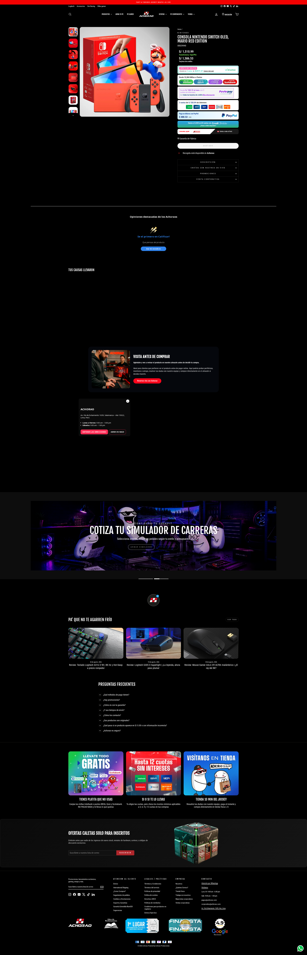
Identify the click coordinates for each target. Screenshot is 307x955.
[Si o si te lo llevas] (153, 773)
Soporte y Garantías (120, 903)
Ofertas (162, 14)
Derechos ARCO (150, 899)
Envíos (115, 884)
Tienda (190, 14)
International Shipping (120, 888)
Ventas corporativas (183, 903)
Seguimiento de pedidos (121, 895)
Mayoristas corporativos (184, 899)
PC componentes (176, 14)
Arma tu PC (119, 14)
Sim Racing (91, 6)
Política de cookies (151, 895)
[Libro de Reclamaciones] (111, 923)
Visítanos (204, 887)
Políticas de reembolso (152, 903)
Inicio (179, 29)
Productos (106, 14)
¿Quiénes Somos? (182, 888)
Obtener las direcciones (94, 432)
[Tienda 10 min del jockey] (211, 773)
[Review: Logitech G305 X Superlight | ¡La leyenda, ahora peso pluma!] (153, 643)
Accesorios (81, 6)
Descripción (208, 162)
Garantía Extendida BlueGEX (123, 906)
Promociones (208, 174)
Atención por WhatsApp (209, 883)
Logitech (71, 6)
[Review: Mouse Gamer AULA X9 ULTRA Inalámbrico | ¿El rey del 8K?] (211, 643)
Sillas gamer (101, 6)
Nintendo (183, 33)
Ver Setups (164, 547)
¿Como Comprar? (119, 891)
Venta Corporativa (208, 179)
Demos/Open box (150, 913)
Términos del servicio (151, 888)
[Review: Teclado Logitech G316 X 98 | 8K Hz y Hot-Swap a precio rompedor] (95, 643)
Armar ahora (143, 547)
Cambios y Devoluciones (121, 899)
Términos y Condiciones (152, 884)
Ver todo (232, 619)
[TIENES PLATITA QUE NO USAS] (95, 773)
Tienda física (180, 891)
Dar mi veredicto (153, 249)
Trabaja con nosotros (183, 895)
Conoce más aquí (209, 71)
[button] (208, 70)
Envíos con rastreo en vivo (208, 168)
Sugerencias (117, 910)
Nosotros (179, 884)
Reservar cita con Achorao (147, 381)
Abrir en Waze (117, 432)
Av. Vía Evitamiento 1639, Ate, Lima (213, 908)
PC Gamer (130, 14)
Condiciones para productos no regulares (155, 907)
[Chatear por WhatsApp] (300, 948)
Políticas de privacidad (152, 891)
